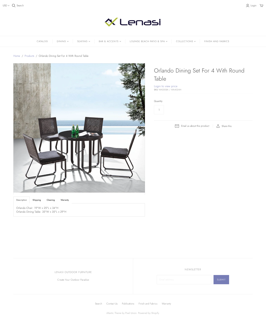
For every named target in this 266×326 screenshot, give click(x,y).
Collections (184, 41)
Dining (61, 41)
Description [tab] (21, 200)
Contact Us (112, 303)
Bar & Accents (109, 41)
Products (29, 56)
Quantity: (158, 101)
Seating (82, 41)
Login (253, 5)
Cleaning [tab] (51, 200)
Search (20, 5)
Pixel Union (131, 313)
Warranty (166, 303)
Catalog (42, 41)
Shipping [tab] (37, 200)
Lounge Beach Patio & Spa (147, 41)
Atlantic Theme (113, 313)
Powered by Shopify (148, 313)
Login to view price (165, 86)
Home (16, 56)
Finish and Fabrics (216, 41)
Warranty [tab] (65, 200)
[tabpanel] (79, 210)
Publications (128, 303)
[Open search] (14, 5)
